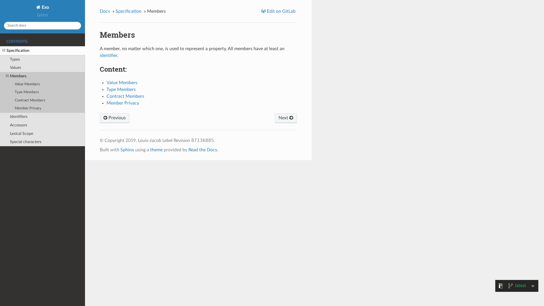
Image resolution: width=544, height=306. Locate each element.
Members (18, 76)
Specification (18, 50)
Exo (45, 7)
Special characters (25, 142)
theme (156, 150)
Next (284, 118)
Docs (105, 11)
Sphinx (127, 150)
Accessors (18, 125)
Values (15, 67)
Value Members (27, 84)
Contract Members (30, 100)
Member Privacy (28, 108)
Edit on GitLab (281, 11)
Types (15, 59)
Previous (116, 118)
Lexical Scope (21, 133)
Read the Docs (202, 150)
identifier (108, 55)
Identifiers (18, 116)
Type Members (27, 92)
